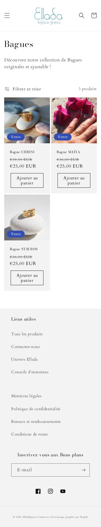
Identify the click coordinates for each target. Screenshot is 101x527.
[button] (7, 15)
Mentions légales (26, 396)
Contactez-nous (25, 346)
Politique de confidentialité (35, 409)
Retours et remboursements (36, 421)
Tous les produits (27, 334)
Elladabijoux (29, 517)
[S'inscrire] (83, 470)
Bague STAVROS (24, 249)
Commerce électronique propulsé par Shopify (62, 517)
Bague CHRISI (22, 152)
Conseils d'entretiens (30, 372)
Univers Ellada (24, 359)
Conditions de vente (29, 434)
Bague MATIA (68, 152)
